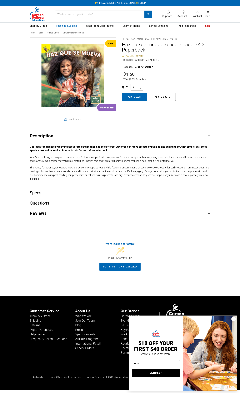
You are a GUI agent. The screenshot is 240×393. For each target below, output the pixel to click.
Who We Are (83, 316)
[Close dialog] (233, 319)
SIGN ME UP (156, 373)
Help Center (37, 334)
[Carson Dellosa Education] (37, 14)
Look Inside (74, 120)
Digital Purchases (41, 330)
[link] (133, 55)
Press (79, 330)
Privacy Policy (76, 377)
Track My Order (40, 316)
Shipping (35, 320)
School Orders (84, 348)
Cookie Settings (39, 377)
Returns (35, 325)
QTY (125, 87)
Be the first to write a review (120, 266)
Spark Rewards (85, 334)
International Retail (88, 343)
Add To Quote (162, 96)
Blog (78, 325)
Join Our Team (85, 320)
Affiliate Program (86, 339)
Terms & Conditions (58, 377)
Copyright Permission (95, 377)
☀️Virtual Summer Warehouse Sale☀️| (120, 3)
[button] (120, 136)
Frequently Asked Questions (48, 339)
